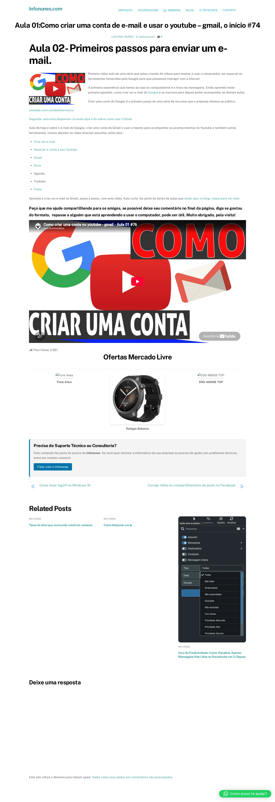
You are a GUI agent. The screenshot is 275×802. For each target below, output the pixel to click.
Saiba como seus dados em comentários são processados (132, 777)
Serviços (125, 10)
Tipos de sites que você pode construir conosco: (60, 525)
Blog (190, 10)
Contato (229, 10)
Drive (37, 165)
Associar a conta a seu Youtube (55, 149)
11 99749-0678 (208, 10)
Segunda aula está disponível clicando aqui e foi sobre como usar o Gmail (80, 119)
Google (153, 92)
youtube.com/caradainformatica (51, 110)
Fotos (38, 189)
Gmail (38, 157)
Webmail (174, 10)
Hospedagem (148, 10)
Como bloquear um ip (118, 525)
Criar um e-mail (44, 141)
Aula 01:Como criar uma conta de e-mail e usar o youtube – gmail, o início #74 (137, 25)
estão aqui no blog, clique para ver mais (211, 198)
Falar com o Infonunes (52, 467)
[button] (245, 794)
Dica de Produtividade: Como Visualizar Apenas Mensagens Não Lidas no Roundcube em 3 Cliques (211, 655)
